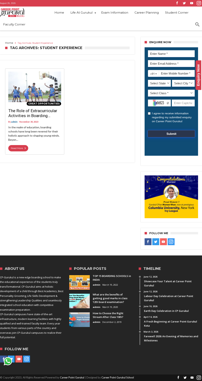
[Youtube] (191, 3)
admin (14, 121)
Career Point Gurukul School (117, 377)
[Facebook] (177, 3)
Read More (17, 148)
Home (9, 42)
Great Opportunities (44, 103)
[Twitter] (184, 3)
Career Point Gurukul (72, 377)
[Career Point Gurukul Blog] (21, 13)
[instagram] (199, 3)
